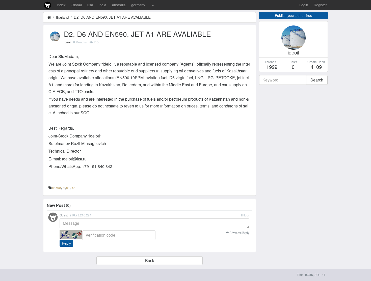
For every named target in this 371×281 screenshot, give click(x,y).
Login (303, 4)
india (102, 4)
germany (138, 4)
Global (76, 4)
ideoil (67, 42)
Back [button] (149, 260)
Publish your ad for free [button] (293, 15)
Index (61, 4)
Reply (66, 243)
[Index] (49, 17)
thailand (62, 17)
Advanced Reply (239, 232)
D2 (73, 187)
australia (119, 4)
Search (316, 80)
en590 (56, 187)
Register (320, 4)
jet (63, 187)
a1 (68, 187)
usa (90, 4)
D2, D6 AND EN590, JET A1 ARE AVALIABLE (112, 17)
